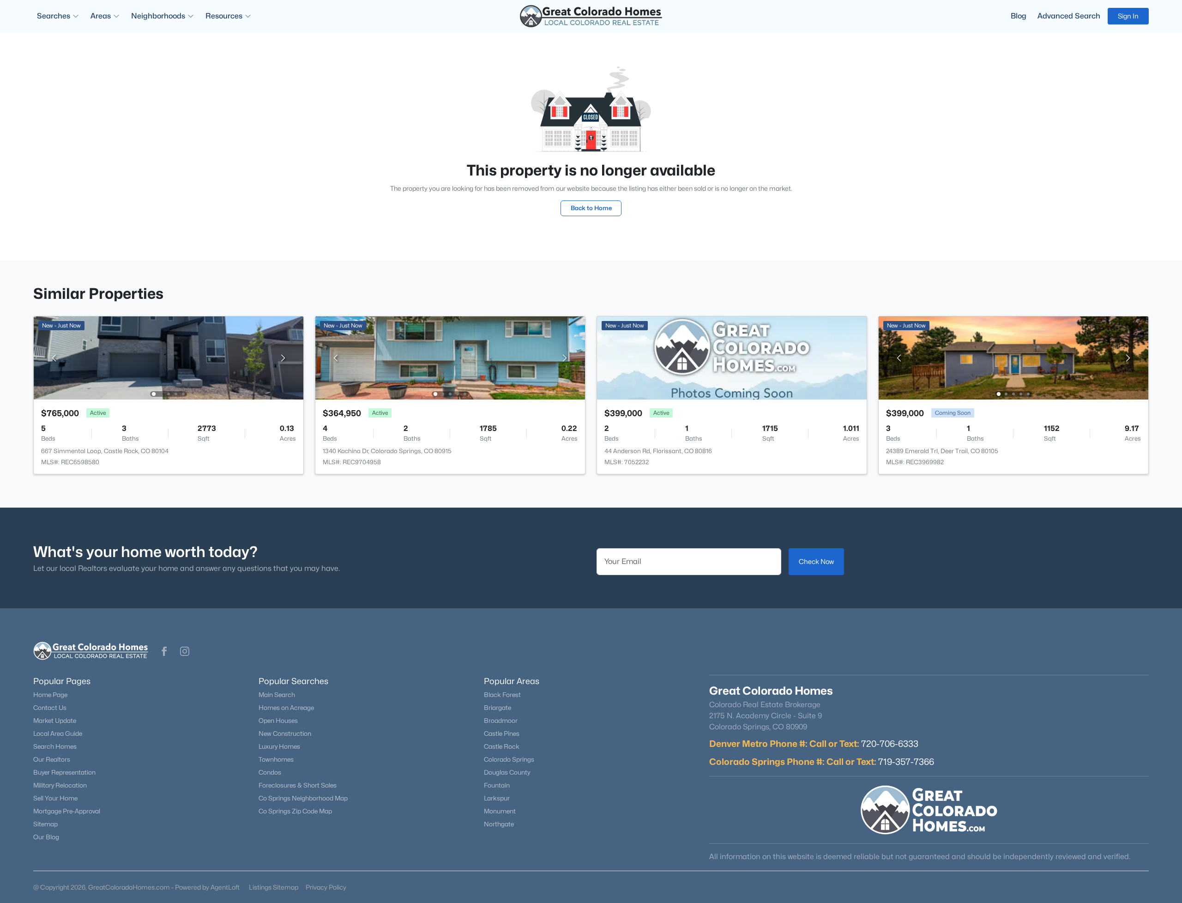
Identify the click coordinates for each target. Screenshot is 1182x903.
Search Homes (55, 746)
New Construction (285, 733)
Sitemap (45, 824)
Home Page (50, 694)
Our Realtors (51, 759)
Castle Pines (501, 733)
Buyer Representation (64, 772)
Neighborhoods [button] (158, 16)
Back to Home (591, 208)
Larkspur (497, 798)
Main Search (277, 694)
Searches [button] (53, 16)
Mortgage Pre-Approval (66, 811)
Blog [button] (1018, 16)
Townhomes (276, 759)
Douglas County (507, 772)
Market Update (54, 720)
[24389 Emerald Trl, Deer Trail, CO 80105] (1013, 357)
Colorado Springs (509, 759)
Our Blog (46, 837)
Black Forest (502, 694)
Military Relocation (60, 785)
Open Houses (278, 720)
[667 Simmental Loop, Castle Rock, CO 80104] (168, 357)
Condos (270, 772)
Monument (500, 811)
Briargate (497, 707)
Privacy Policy (326, 887)
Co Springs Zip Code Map (295, 811)
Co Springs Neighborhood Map (303, 798)
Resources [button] (223, 16)
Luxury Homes (279, 746)
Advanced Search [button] (1068, 16)
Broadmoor (501, 720)
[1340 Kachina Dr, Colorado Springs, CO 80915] (450, 357)
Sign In (1128, 16)
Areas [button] (100, 16)
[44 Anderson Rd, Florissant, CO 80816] (732, 357)
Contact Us (49, 707)
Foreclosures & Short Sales (298, 785)
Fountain (497, 785)
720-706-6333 (889, 743)
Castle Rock (501, 746)
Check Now (816, 561)
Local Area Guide (57, 733)
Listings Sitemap (273, 887)
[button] (164, 651)
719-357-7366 (906, 761)
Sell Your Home (55, 798)
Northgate (499, 824)
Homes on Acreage (286, 707)
